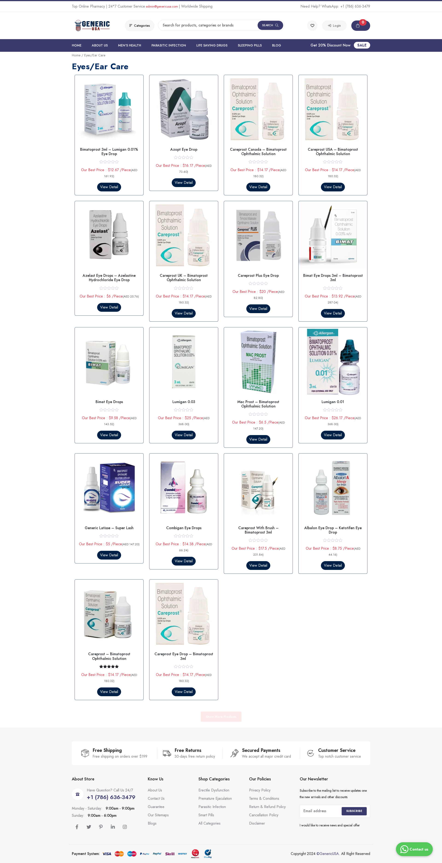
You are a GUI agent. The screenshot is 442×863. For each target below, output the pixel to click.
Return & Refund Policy (267, 806)
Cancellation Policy (263, 815)
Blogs (152, 823)
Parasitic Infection (168, 45)
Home (76, 45)
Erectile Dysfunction (213, 790)
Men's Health (129, 45)
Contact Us (156, 798)
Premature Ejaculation (215, 798)
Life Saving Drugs (211, 45)
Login (336, 25)
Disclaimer (257, 823)
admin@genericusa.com (162, 6)
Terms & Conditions (264, 798)
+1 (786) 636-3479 (355, 6)
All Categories (209, 823)
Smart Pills (206, 815)
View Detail (109, 187)
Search (267, 25)
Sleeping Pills (250, 45)
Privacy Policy (259, 790)
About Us (100, 45)
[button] (360, 25)
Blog (276, 45)
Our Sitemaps (158, 815)
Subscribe (354, 811)
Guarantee (156, 806)
